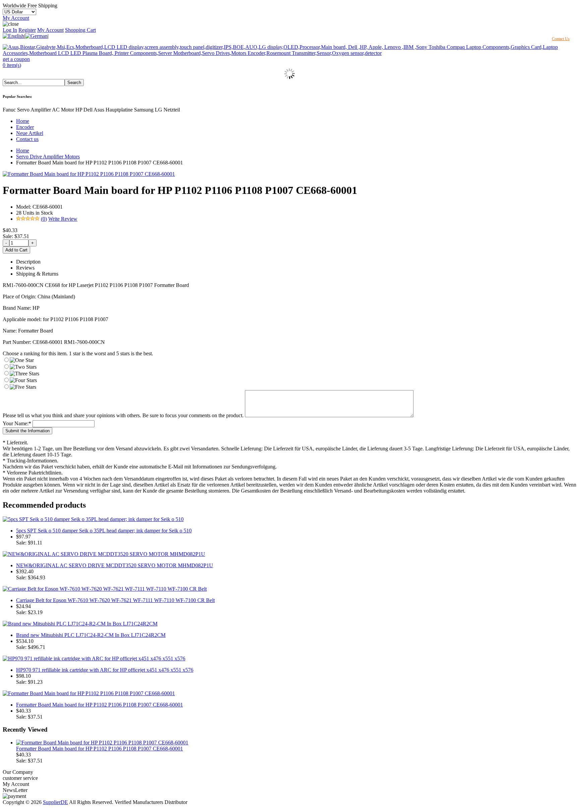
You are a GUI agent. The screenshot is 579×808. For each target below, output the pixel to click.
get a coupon (16, 59)
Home (22, 121)
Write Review (62, 219)
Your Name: (17, 423)
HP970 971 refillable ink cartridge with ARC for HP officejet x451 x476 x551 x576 (104, 670)
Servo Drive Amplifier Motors (48, 156)
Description (28, 262)
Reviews (25, 268)
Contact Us (561, 38)
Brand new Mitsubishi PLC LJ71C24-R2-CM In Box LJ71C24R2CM (91, 635)
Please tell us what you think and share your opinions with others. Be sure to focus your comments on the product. (123, 415)
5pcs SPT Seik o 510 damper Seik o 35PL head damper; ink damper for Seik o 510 (104, 530)
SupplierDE (55, 802)
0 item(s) (12, 65)
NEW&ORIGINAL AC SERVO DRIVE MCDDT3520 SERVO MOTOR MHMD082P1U (114, 565)
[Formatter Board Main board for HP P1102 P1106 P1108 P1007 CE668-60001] (89, 174)
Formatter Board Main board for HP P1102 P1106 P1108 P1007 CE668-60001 (99, 705)
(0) (44, 219)
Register (27, 30)
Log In (10, 30)
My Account (16, 18)
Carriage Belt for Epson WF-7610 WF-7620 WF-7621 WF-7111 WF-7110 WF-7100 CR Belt (115, 600)
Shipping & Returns (37, 274)
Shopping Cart (80, 30)
